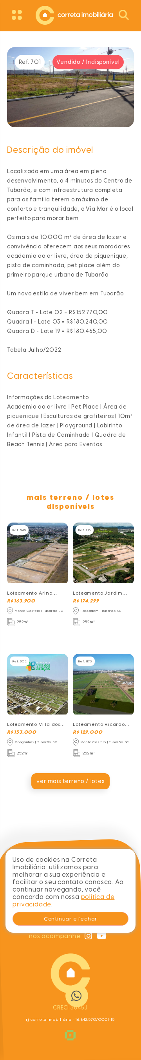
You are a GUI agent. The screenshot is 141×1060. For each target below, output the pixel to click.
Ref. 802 (20, 661)
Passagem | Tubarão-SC (101, 611)
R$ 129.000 (87, 732)
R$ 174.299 (86, 601)
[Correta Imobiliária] (70, 14)
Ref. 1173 (85, 661)
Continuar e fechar (70, 918)
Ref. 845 (19, 530)
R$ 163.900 (21, 601)
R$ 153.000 (21, 732)
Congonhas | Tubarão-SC (36, 742)
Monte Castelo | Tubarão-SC (39, 611)
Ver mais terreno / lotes (70, 781)
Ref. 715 (84, 530)
